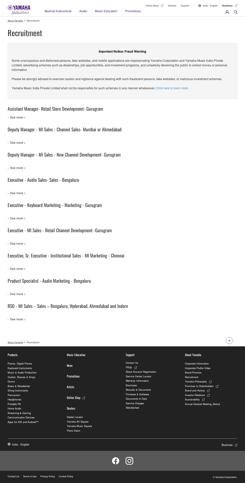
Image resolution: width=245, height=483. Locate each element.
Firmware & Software (137, 394)
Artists (70, 387)
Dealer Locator (75, 417)
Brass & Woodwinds (19, 386)
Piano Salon (73, 430)
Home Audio (14, 408)
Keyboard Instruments (20, 368)
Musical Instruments (58, 11)
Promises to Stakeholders (199, 386)
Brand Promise (193, 372)
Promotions (133, 11)
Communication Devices (21, 417)
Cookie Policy (66, 476)
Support (185, 5)
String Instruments (18, 390)
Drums (11, 381)
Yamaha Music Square (79, 426)
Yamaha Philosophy (196, 381)
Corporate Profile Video (198, 368)
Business (227, 5)
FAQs (129, 367)
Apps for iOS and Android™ (23, 422)
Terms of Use (30, 476)
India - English (210, 5)
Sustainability (192, 399)
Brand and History (195, 390)
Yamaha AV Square (77, 421)
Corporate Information (197, 363)
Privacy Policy (47, 476)
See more (16, 117)
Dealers (172, 5)
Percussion (14, 395)
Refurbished (132, 407)
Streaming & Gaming (19, 413)
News (70, 365)
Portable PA (14, 404)
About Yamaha (15, 20)
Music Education (106, 11)
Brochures (131, 385)
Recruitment (191, 377)
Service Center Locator (138, 376)
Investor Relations (195, 395)
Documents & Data (136, 398)
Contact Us (132, 362)
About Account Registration (141, 371)
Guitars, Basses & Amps (21, 377)
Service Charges (135, 403)
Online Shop (152, 5)
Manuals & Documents (138, 389)
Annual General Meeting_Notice (202, 404)
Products (13, 354)
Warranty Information (137, 380)
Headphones (14, 399)
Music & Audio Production (22, 372)
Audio (83, 11)
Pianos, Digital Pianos (20, 363)
